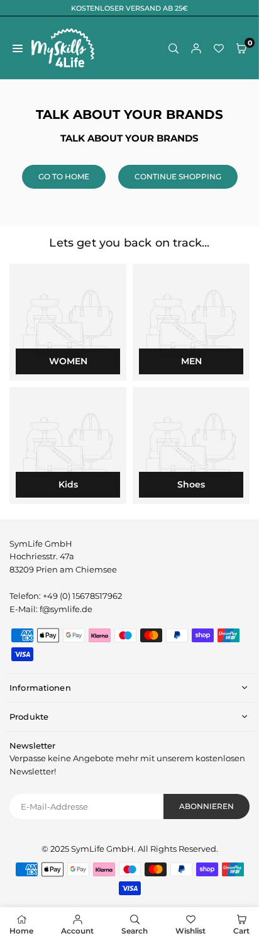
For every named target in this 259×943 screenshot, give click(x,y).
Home (21, 930)
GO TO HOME (63, 176)
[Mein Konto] (196, 48)
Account (77, 930)
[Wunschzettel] (218, 48)
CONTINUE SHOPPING (178, 176)
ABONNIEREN (206, 806)
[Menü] (17, 48)
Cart (241, 930)
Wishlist (190, 930)
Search (134, 930)
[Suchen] (173, 48)
